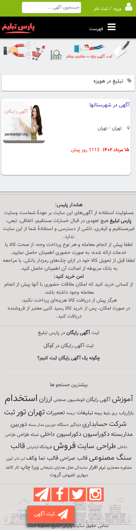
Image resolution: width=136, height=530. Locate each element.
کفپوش (68, 475)
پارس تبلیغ (120, 221)
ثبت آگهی (45, 514)
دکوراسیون (96, 434)
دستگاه (63, 425)
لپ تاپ (19, 459)
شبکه (34, 435)
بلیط (106, 413)
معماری (113, 467)
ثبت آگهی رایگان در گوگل (69, 346)
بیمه (98, 413)
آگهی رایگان (98, 400)
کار (17, 468)
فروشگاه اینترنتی (39, 447)
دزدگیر (75, 425)
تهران (116, 128)
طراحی (23, 435)
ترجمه (70, 413)
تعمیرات (55, 412)
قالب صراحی (73, 458)
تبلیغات (85, 413)
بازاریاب (126, 413)
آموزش (122, 399)
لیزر (9, 458)
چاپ (25, 467)
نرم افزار (97, 467)
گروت (55, 475)
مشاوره (126, 467)
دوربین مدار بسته (42, 425)
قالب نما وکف (42, 458)
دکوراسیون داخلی (61, 434)
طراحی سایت (96, 446)
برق (115, 413)
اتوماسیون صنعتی (69, 400)
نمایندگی (81, 468)
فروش (64, 446)
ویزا (35, 467)
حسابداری (95, 424)
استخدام (21, 398)
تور (21, 412)
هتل (69, 467)
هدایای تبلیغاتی (52, 468)
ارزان (45, 399)
